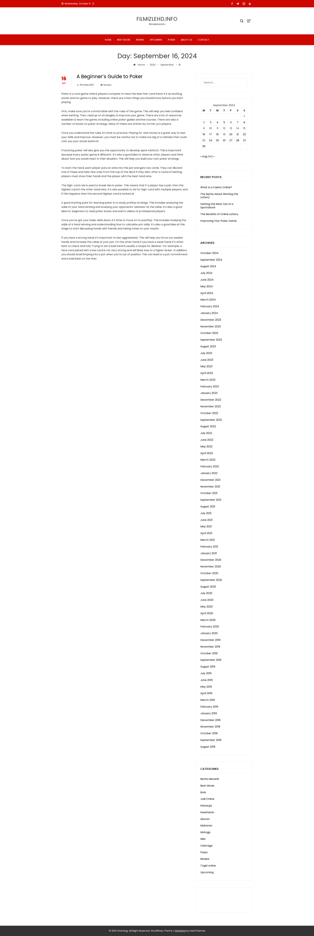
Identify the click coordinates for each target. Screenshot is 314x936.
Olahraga (206, 846)
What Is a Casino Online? (216, 187)
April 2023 (206, 373)
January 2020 (209, 633)
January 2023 (209, 393)
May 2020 (206, 606)
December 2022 (210, 400)
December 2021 (210, 480)
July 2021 (205, 513)
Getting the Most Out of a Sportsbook (216, 205)
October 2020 (209, 573)
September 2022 (211, 420)
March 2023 (207, 380)
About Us (186, 39)
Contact (203, 39)
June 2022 (206, 440)
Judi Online (207, 799)
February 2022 (209, 466)
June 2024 (207, 280)
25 (217, 140)
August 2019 (207, 666)
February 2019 (209, 707)
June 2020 (206, 600)
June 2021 (206, 520)
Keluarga (206, 805)
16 (204, 134)
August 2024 (208, 266)
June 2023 (206, 360)
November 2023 (210, 326)
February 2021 (209, 546)
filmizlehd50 (87, 85)
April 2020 (206, 613)
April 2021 (206, 533)
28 (237, 140)
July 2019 (205, 673)
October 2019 (209, 653)
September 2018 (210, 740)
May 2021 (206, 526)
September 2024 (211, 260)
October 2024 (209, 253)
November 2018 (210, 726)
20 (230, 134)
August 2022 (208, 426)
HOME (108, 39)
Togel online (208, 865)
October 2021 (209, 493)
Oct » (211, 156)
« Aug (203, 156)
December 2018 (210, 720)
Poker (171, 39)
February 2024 (209, 306)
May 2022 (206, 446)
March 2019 (207, 700)
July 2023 (206, 353)
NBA (203, 839)
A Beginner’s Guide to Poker (110, 76)
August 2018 (207, 747)
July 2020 (206, 593)
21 (237, 134)
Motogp (205, 832)
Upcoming (156, 39)
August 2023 (208, 346)
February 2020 (209, 626)
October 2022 (209, 413)
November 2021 (210, 486)
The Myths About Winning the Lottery (219, 195)
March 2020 (208, 620)
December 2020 (210, 560)
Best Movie (123, 39)
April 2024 (206, 293)
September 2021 (210, 500)
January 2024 (209, 313)
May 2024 (206, 286)
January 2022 (209, 473)
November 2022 (210, 406)
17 (210, 134)
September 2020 (211, 580)
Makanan (206, 825)
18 (217, 134)
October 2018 (209, 733)
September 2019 (210, 660)
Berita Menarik (209, 779)
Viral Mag (179, 930)
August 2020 (208, 587)
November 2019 (210, 647)
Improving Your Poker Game (218, 221)
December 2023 (210, 320)
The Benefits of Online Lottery (219, 214)
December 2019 (210, 640)
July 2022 (206, 433)
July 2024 (206, 273)
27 (230, 140)
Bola (203, 792)
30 (203, 146)
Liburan (205, 819)
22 (244, 134)
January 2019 (208, 713)
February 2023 (209, 386)
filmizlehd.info (157, 19)
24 (210, 140)
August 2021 (207, 506)
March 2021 (207, 540)
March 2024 (208, 300)
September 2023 (211, 340)
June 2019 (206, 680)
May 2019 (206, 687)
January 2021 (208, 553)
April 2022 (206, 453)
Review (140, 39)
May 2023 (206, 366)
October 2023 (209, 333)
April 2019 (206, 693)
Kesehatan (207, 812)
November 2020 (210, 566)
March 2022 (207, 460)
